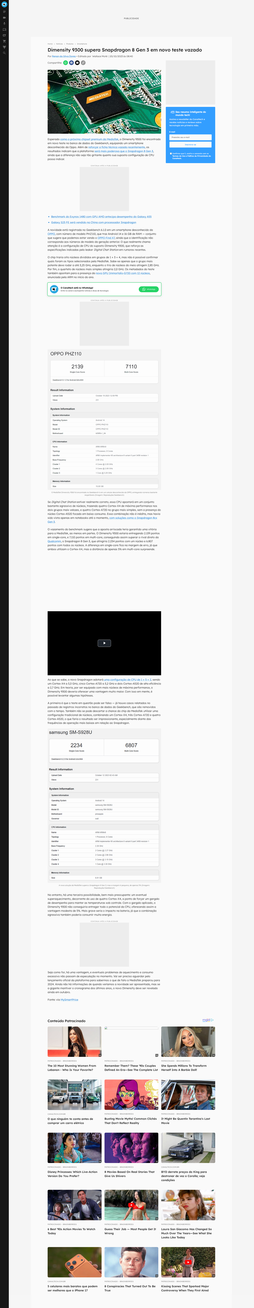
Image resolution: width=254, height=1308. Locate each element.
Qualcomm (54, 541)
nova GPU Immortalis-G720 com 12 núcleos (123, 273)
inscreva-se (190, 144)
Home (50, 44)
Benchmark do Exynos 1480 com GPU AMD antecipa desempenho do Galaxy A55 (101, 216)
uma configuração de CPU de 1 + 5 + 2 (127, 679)
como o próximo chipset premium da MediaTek (89, 139)
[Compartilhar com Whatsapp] (65, 62)
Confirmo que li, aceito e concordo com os (191, 156)
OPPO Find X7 (106, 238)
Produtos (69, 44)
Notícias (59, 44)
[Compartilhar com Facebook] (71, 62)
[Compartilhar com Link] (83, 62)
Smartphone (82, 44)
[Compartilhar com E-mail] (77, 62)
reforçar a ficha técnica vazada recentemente (116, 147)
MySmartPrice (69, 999)
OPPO (51, 234)
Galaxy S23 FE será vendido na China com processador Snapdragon (93, 222)
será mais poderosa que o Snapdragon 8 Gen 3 (124, 151)
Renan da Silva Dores (64, 56)
